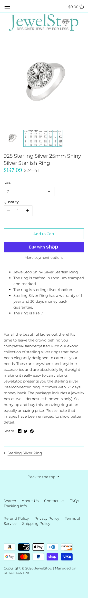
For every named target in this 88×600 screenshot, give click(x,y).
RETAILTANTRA (16, 573)
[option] (12, 138)
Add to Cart (43, 233)
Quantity (11, 202)
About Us (30, 500)
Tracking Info (15, 506)
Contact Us (54, 500)
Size (7, 183)
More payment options (44, 257)
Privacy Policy (46, 518)
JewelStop (43, 568)
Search (10, 500)
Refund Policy (16, 518)
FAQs (74, 500)
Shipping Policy (36, 523)
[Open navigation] (7, 6)
